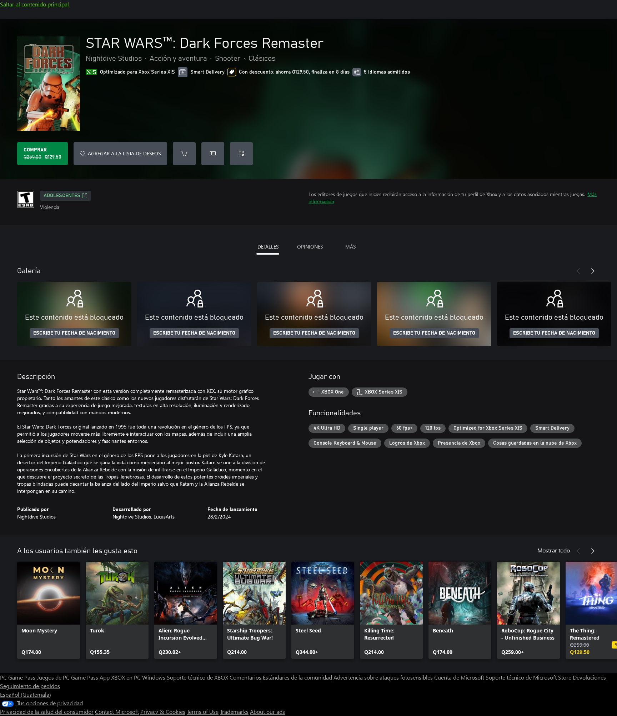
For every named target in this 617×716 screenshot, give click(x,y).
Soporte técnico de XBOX (198, 677)
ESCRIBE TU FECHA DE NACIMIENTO (74, 333)
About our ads (267, 711)
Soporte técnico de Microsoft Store (528, 677)
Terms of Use (203, 711)
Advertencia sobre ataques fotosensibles (383, 677)
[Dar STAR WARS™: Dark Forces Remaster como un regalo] (212, 153)
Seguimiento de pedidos (30, 686)
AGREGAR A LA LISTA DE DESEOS (124, 153)
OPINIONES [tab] (310, 246)
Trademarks (234, 711)
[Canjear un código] (241, 153)
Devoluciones (589, 677)
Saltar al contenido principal (34, 4)
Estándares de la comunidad (297, 677)
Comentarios (245, 677)
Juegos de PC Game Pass (67, 677)
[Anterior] (578, 271)
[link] (48, 610)
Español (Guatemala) (25, 694)
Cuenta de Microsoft (459, 677)
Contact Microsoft (117, 711)
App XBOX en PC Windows (132, 677)
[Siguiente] (593, 271)
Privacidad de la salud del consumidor (47, 711)
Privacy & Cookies (162, 711)
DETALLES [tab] (268, 246)
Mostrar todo (553, 550)
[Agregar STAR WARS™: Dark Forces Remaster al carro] (184, 153)
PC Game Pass (17, 677)
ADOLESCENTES (62, 195)
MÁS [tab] (350, 246)
